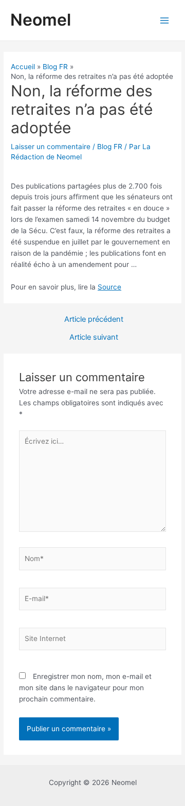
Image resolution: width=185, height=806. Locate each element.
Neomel (40, 20)
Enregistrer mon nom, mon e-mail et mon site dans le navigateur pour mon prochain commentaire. (85, 687)
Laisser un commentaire (50, 146)
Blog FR (109, 146)
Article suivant (93, 337)
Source (109, 287)
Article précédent (93, 319)
